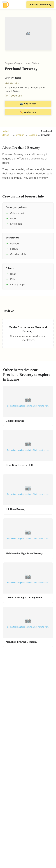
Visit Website (12, 83)
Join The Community (40, 4)
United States (5, 133)
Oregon (20, 134)
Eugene (32, 134)
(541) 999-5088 (13, 95)
